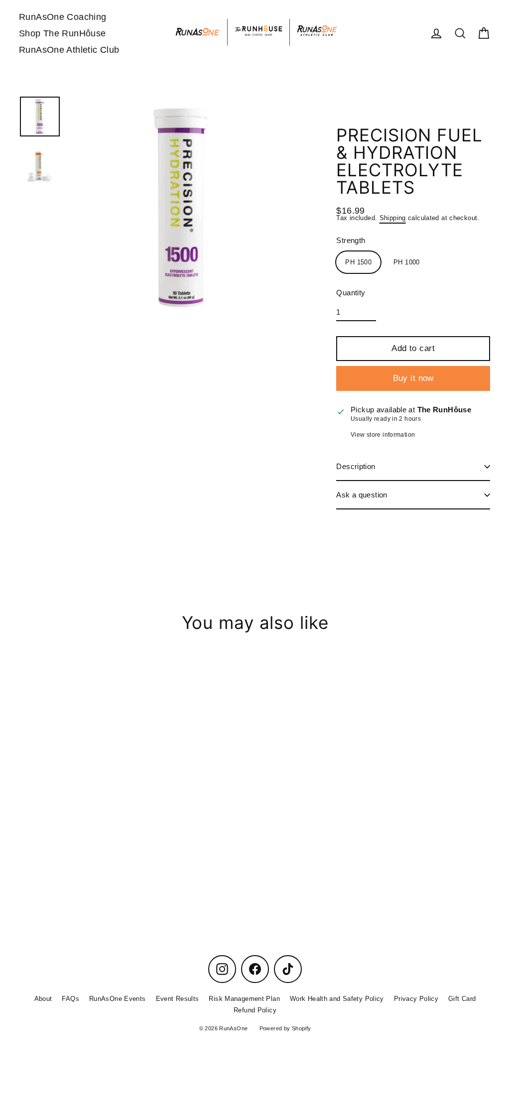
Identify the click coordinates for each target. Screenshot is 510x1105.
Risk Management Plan (244, 998)
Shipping (393, 218)
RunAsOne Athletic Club (69, 49)
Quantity (350, 292)
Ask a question (361, 495)
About (43, 998)
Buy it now (413, 378)
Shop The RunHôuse (62, 33)
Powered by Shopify (285, 1028)
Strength (350, 240)
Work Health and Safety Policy (337, 998)
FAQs (70, 998)
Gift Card (462, 998)
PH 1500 (358, 262)
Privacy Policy (416, 998)
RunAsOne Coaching (62, 16)
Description (355, 466)
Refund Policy (255, 1010)
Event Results (177, 998)
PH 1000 (406, 262)
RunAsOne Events (117, 998)
